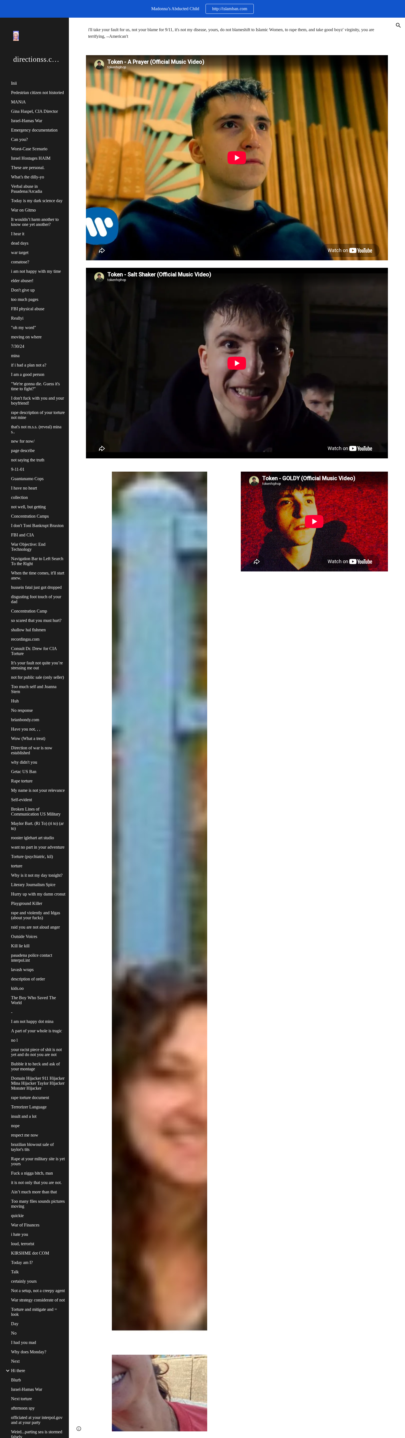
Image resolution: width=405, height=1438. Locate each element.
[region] (202, 9)
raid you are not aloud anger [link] (35, 927)
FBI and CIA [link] (22, 535)
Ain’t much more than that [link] (34, 1192)
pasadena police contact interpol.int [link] (31, 958)
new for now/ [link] (22, 441)
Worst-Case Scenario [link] (29, 148)
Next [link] (15, 1361)
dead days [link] (19, 243)
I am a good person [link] (27, 374)
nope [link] (15, 1125)
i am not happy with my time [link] (36, 271)
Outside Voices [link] (24, 936)
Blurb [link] (16, 1380)
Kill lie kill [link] (20, 945)
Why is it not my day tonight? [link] (37, 875)
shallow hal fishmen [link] (28, 629)
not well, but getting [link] (28, 506)
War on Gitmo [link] (23, 210)
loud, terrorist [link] (22, 1243)
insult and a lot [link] (23, 1116)
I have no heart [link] (24, 488)
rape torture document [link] (30, 1097)
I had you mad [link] (23, 1342)
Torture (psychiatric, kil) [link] (32, 856)
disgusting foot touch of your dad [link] (36, 599)
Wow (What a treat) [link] (28, 738)
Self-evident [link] (21, 799)
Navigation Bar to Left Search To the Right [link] (37, 561)
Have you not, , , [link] (25, 729)
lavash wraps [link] (22, 969)
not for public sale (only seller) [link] (37, 677)
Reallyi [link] (17, 318)
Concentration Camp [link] (29, 611)
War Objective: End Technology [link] (28, 547)
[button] (398, 25)
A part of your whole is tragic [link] (36, 1030)
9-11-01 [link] (18, 469)
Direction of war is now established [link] (31, 750)
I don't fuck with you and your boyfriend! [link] (37, 400)
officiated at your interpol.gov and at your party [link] (37, 1420)
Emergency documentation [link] (34, 130)
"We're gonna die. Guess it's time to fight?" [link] (35, 386)
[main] (237, 33)
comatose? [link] (20, 262)
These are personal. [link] (28, 167)
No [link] (14, 1333)
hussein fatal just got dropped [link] (36, 587)
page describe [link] (23, 450)
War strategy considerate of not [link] (38, 1300)
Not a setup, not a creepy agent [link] (38, 1290)
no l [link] (14, 1040)
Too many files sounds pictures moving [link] (38, 1204)
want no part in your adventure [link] (37, 847)
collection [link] (19, 497)
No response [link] (22, 710)
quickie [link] (17, 1215)
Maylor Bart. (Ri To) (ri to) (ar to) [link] (37, 826)
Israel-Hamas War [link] (26, 120)
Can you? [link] (19, 139)
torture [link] (16, 866)
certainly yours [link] (24, 1281)
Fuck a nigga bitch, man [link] (32, 1173)
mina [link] (15, 355)
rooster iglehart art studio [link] (32, 837)
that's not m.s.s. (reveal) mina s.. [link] (36, 429)
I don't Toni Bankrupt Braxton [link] (37, 525)
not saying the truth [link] (27, 460)
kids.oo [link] (17, 988)
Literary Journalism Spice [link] (33, 884)
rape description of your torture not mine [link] (38, 415)
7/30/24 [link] (17, 346)
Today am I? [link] (22, 1262)
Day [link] (14, 1323)
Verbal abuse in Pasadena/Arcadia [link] (26, 189)
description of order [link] (28, 979)
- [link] (11, 1012)
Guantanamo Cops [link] (27, 478)
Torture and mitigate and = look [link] (34, 1312)
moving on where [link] (26, 337)
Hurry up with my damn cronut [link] (38, 894)
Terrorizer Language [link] (29, 1107)
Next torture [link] (21, 1398)
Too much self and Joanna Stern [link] (33, 689)
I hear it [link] (17, 233)
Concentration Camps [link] (30, 516)
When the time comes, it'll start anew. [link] (37, 575)
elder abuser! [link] (22, 280)
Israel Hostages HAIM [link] (30, 158)
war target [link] (19, 252)
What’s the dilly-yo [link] (27, 177)
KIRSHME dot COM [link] (30, 1253)
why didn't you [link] (24, 762)
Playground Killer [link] (26, 903)
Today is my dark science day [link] (37, 200)
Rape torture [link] (22, 781)
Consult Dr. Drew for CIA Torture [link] (34, 651)
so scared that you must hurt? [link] (36, 620)
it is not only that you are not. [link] (36, 1182)
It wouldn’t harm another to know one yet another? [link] (35, 222)
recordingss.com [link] (25, 639)
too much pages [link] (24, 299)
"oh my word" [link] (23, 327)
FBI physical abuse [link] (27, 308)
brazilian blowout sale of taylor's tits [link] (32, 1147)
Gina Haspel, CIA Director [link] (34, 111)
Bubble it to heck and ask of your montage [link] (35, 1066)
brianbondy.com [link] (25, 719)
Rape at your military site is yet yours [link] (38, 1161)
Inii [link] (14, 83)
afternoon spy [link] (23, 1408)
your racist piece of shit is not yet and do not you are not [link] (36, 1052)
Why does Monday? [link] (28, 1351)
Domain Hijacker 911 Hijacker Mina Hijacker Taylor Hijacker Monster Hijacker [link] (37, 1083)
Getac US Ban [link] (23, 771)
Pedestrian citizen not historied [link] (37, 92)
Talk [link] (15, 1271)
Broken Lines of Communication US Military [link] (36, 811)
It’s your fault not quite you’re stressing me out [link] (37, 665)
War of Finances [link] (25, 1225)
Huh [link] (15, 701)
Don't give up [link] (23, 290)
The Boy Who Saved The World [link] (33, 1000)
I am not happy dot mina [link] (32, 1021)
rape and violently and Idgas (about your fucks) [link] (35, 915)
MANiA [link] (18, 102)
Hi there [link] (18, 1370)
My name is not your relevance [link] (38, 790)
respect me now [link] (24, 1135)
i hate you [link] (19, 1234)
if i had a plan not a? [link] (28, 365)
